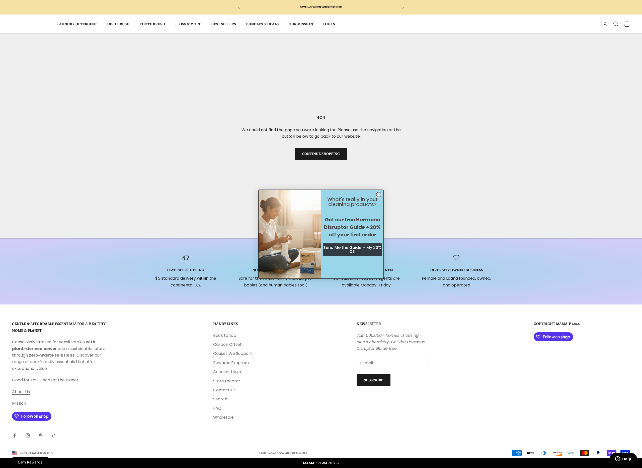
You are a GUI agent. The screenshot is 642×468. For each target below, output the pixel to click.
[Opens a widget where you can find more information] (623, 459)
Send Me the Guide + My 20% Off (352, 249)
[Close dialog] (378, 194)
